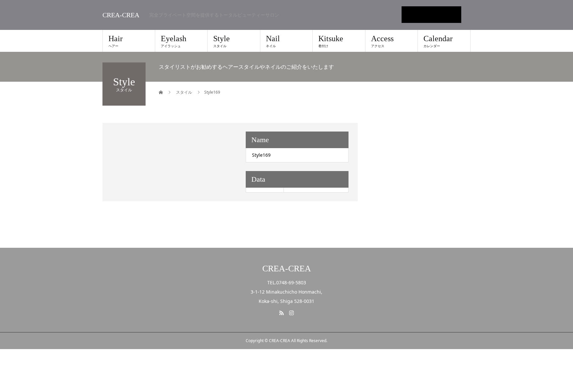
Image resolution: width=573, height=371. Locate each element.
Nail (273, 41)
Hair (115, 41)
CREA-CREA (120, 15)
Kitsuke (330, 41)
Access (382, 41)
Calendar (438, 41)
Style (221, 41)
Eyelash (173, 41)
